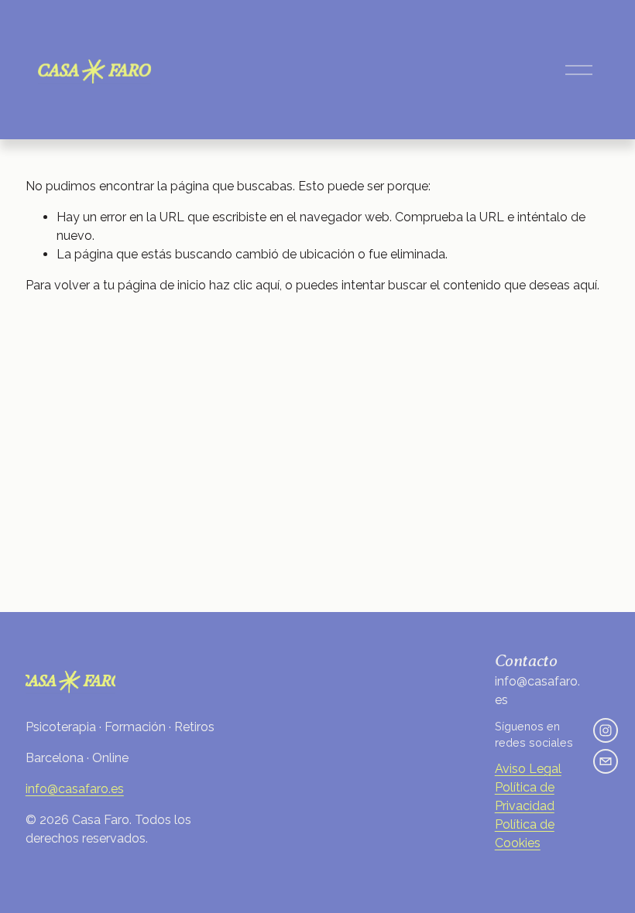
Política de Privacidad (524, 796)
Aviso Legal (528, 768)
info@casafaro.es (75, 788)
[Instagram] (605, 730)
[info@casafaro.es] (605, 761)
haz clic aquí (244, 285)
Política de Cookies (524, 833)
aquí (585, 285)
